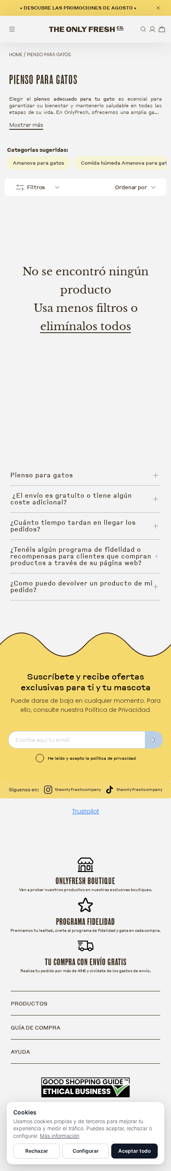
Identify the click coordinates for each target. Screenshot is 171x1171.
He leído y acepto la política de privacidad (92, 758)
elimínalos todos (85, 326)
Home (15, 54)
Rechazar (36, 1151)
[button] (143, 29)
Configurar (86, 1151)
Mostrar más (26, 125)
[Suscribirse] (154, 740)
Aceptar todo (134, 1151)
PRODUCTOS (29, 1003)
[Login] (152, 29)
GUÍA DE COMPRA (35, 1027)
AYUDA (20, 1051)
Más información (59, 1136)
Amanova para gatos (38, 163)
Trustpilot (85, 811)
